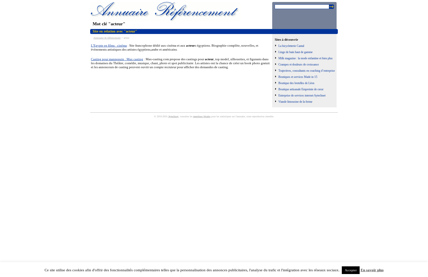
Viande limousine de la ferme (295, 101)
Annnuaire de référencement (107, 37)
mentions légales (202, 116)
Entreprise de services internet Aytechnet (301, 95)
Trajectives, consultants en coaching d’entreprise (306, 70)
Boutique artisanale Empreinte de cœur (300, 89)
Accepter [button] (351, 270)
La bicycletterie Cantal (291, 46)
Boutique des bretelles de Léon (296, 83)
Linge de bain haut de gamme (295, 52)
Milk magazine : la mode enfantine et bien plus (305, 58)
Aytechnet (173, 116)
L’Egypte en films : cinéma (109, 45)
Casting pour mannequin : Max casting (117, 59)
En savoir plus (372, 270)
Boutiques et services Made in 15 (297, 77)
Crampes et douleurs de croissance (298, 64)
